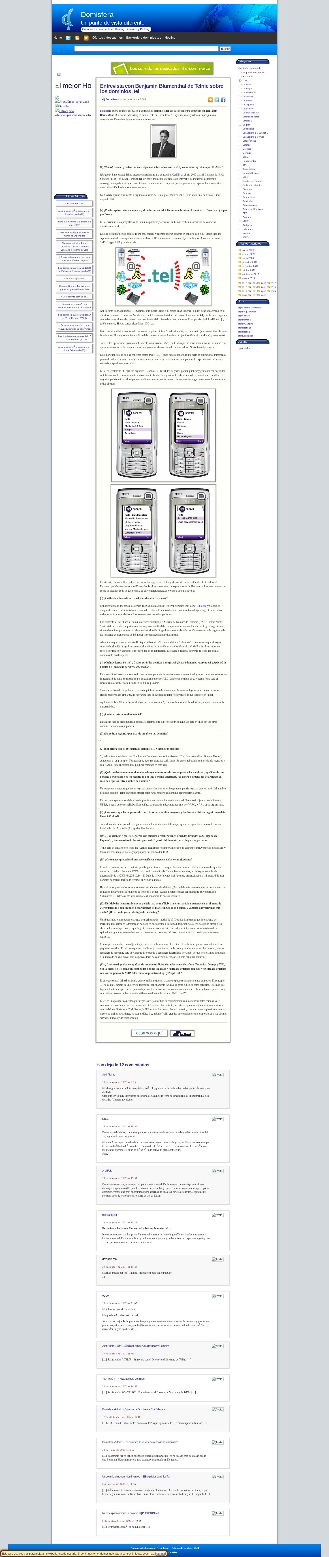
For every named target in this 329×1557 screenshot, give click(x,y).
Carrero (246, 315)
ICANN (175, 174)
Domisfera (97, 14)
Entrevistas (112, 99)
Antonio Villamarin (251, 307)
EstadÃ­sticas (249, 141)
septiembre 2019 (250, 274)
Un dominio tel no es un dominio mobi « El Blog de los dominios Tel (135, 1476)
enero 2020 (248, 258)
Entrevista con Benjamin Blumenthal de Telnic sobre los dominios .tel (161, 88)
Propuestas (248, 197)
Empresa (247, 120)
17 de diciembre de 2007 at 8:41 (121, 1417)
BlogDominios (249, 311)
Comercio (247, 84)
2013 (273, 287)
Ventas (246, 233)
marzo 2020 (248, 250)
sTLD (245, 221)
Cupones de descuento (143, 1548)
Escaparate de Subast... (255, 133)
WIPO (246, 237)
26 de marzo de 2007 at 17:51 (119, 1178)
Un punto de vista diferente (112, 23)
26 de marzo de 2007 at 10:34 (119, 1126)
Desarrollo (248, 96)
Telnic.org (201, 605)
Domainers (248, 108)
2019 (254, 283)
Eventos (247, 149)
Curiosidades (249, 92)
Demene (246, 319)
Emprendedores (251, 116)
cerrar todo (255, 68)
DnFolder (247, 100)
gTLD (245, 157)
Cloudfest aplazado (74, 278)
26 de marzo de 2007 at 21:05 (119, 1303)
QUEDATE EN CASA (74, 203)
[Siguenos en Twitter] (68, 38)
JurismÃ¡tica (249, 169)
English (246, 124)
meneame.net (109, 1214)
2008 (244, 295)
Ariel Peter (107, 1170)
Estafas (246, 145)
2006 (263, 295)
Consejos (247, 88)
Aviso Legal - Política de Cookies (174, 1548)
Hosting (246, 332)
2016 (244, 287)
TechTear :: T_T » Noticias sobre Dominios (123, 1378)
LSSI (196, 1548)
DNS (202, 622)
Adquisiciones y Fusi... (254, 72)
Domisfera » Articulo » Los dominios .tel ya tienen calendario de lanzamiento (140, 1442)
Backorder (248, 76)
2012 (244, 291)
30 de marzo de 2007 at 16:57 (119, 1386)
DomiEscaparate (251, 112)
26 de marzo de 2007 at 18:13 (119, 1222)
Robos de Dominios (253, 209)
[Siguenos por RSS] (77, 38)
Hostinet (246, 327)
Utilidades (248, 229)
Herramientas (249, 161)
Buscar (225, 48)
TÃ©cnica (247, 225)
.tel (102, 99)
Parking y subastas (252, 185)
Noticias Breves (250, 173)
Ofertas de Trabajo (252, 181)
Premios (247, 193)
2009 (273, 291)
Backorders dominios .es (143, 37)
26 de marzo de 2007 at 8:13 (119, 1082)
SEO (245, 213)
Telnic (145, 115)
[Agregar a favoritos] (86, 38)
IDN (244, 165)
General (247, 153)
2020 (244, 283)
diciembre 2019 (250, 262)
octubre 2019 (249, 270)
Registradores (250, 205)
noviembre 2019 (250, 266)
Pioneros (247, 189)
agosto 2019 (248, 278)
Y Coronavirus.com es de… (74, 296)
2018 (263, 283)
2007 (254, 295)
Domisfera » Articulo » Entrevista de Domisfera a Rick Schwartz (133, 1409)
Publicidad (248, 201)
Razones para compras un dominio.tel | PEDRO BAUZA (130, 1513)
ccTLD (246, 80)
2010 (263, 291)
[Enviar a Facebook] (223, 99)
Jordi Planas (108, 1074)
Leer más (148, 1553)
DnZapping (248, 104)
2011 (254, 291)
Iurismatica (247, 336)
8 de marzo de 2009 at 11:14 (119, 1484)
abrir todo (243, 68)
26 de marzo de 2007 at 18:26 (119, 1266)
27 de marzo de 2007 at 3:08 (119, 1353)
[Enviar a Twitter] (217, 99)
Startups (247, 217)
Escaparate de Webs (253, 137)
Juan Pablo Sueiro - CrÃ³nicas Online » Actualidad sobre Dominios (135, 1346)
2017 (273, 283)
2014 (263, 287)
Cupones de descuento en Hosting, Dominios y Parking (116, 29)
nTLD (245, 177)
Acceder (245, 348)
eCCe (105, 1295)
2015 (254, 287)
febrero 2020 (248, 254)
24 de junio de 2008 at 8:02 (118, 1449)
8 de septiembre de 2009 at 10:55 (122, 1520)
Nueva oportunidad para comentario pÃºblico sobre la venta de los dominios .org (74, 246)
